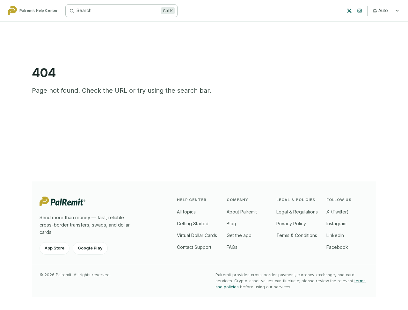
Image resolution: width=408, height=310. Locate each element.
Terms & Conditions (296, 235)
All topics (186, 211)
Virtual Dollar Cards (197, 235)
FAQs (232, 247)
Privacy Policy (291, 223)
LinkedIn (335, 235)
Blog (231, 223)
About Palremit (242, 211)
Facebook (337, 247)
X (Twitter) (337, 211)
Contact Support (194, 247)
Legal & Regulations (297, 211)
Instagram (336, 223)
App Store (54, 248)
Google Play (90, 248)
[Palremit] (62, 204)
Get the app (239, 235)
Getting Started (192, 223)
